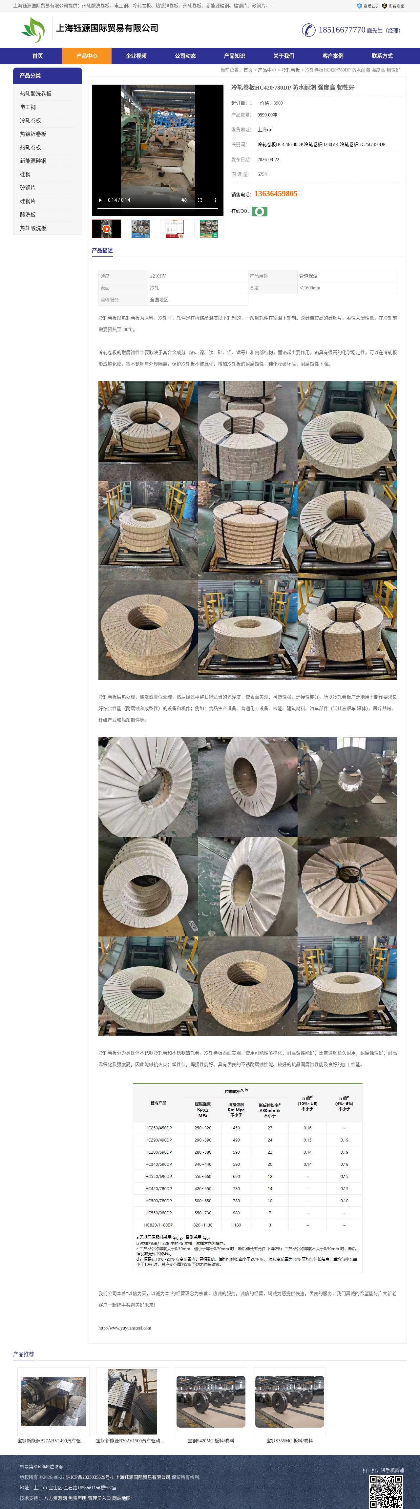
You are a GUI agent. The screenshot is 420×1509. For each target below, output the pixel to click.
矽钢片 (28, 188)
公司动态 (185, 56)
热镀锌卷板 (33, 134)
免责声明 (77, 1498)
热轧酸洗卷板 (36, 93)
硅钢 (25, 174)
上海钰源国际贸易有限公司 (142, 1477)
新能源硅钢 (33, 161)
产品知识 (234, 56)
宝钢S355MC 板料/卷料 (210, 1440)
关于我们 (283, 56)
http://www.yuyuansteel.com (124, 1328)
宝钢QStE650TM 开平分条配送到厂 (367, 1440)
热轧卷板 (30, 147)
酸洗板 (28, 215)
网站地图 (121, 1498)
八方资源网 (55, 1498)
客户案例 (333, 56)
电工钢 (28, 107)
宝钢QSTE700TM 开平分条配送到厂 (289, 1440)
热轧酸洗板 (33, 228)
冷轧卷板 (291, 70)
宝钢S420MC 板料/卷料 (131, 1440)
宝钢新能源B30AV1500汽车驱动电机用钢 (57, 1440)
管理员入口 (99, 1498)
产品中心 (86, 56)
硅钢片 (28, 201)
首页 (37, 56)
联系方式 (382, 56)
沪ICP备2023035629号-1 (90, 1477)
